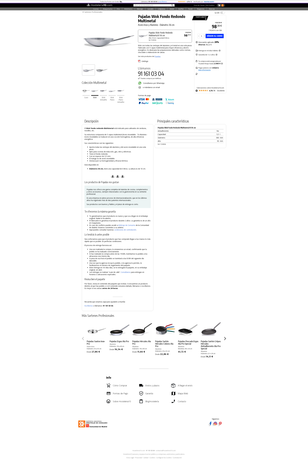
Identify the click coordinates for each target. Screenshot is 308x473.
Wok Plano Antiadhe (120, 99)
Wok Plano (112, 98)
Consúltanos (126, 272)
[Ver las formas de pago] (156, 104)
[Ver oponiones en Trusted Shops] (209, 2)
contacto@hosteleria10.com (166, 451)
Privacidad (138, 458)
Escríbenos (88, 306)
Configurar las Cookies (164, 458)
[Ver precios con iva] (222, 12)
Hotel (172, 9)
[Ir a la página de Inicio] (99, 5)
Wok (95, 97)
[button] (225, 339)
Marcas (212, 9)
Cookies (152, 458)
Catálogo (144, 61)
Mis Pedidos (210, 5)
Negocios (200, 9)
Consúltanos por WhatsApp (153, 83)
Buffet (181, 9)
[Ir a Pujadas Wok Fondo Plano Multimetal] (112, 95)
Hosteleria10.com (138, 451)
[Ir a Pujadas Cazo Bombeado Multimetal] (86, 95)
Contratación (177, 458)
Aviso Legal (130, 458)
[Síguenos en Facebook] (210, 425)
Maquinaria (107, 9)
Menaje (140, 9)
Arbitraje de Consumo (126, 225)
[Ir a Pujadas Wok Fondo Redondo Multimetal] (94, 95)
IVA (217, 13)
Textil (190, 9)
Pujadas (157, 56)
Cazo (86, 97)
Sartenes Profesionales (93, 12)
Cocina (96, 9)
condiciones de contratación (125, 230)
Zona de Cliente (199, 5)
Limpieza (161, 9)
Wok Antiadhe (103, 98)
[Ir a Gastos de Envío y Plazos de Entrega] (205, 19)
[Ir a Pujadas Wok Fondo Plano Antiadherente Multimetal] (120, 95)
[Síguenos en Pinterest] (220, 425)
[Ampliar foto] (109, 62)
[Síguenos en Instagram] (215, 425)
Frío (118, 9)
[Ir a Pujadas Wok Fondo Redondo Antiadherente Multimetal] (103, 95)
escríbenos (163, 2)
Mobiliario (128, 9)
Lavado (151, 9)
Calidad (145, 458)
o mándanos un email (151, 87)
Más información (204, 70)
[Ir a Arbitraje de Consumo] (93, 428)
